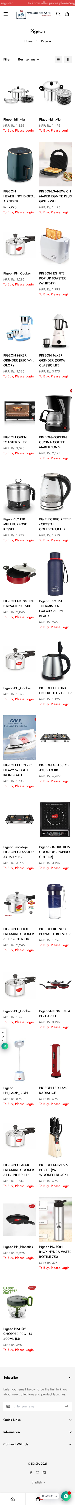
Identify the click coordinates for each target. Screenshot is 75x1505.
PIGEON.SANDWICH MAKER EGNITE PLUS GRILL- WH (55, 196)
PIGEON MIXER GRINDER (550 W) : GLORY (18, 360)
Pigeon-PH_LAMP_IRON (15, 1090)
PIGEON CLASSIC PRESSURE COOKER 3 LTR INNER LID (18, 1170)
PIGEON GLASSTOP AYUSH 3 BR (54, 767)
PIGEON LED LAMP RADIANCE (53, 1090)
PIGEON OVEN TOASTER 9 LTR (15, 440)
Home (28, 41)
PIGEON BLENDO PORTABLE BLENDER (55, 931)
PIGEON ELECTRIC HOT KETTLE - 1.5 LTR (55, 690)
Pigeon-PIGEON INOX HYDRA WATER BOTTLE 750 (55, 1251)
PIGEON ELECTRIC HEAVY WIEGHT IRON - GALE (17, 770)
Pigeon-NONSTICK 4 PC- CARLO (54, 1013)
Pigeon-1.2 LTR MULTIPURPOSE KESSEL (15, 524)
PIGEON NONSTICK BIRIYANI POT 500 (18, 603)
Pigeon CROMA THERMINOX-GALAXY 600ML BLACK (51, 608)
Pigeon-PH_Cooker (17, 273)
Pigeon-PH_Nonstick (18, 1246)
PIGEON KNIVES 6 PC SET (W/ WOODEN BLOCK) (53, 1170)
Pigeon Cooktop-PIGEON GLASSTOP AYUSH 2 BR (18, 852)
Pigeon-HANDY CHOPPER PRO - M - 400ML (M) (18, 1333)
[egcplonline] (33, 14)
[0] (38, 1499)
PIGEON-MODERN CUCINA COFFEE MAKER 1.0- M (53, 442)
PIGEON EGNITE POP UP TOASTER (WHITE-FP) (52, 278)
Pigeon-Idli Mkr (14, 119)
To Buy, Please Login (18, 130)
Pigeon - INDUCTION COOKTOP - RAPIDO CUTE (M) (54, 852)
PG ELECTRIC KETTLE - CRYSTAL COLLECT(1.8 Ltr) (55, 524)
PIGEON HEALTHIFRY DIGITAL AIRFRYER (19, 196)
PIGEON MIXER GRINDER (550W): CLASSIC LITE (53, 360)
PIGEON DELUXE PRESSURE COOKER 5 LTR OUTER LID (18, 934)
